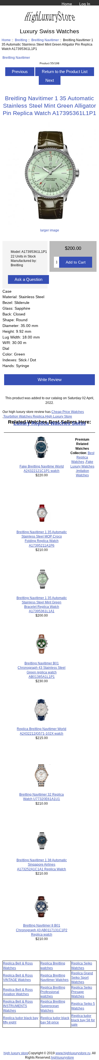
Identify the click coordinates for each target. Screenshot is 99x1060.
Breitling (21, 40)
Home (67, 4)
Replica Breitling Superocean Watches (52, 1006)
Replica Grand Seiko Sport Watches (82, 977)
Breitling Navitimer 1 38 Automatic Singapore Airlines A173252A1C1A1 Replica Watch (41, 864)
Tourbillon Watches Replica (23, 416)
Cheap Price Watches (67, 411)
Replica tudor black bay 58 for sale (83, 1020)
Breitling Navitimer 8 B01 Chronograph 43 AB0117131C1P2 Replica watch (41, 930)
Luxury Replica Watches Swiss (49, 423)
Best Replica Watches (82, 457)
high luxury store (16, 1053)
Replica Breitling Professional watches (52, 992)
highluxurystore (62, 1057)
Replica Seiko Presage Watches (81, 992)
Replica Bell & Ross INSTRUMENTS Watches (18, 1006)
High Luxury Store (58, 416)
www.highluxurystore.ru (73, 1053)
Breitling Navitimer (45, 40)
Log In (84, 4)
